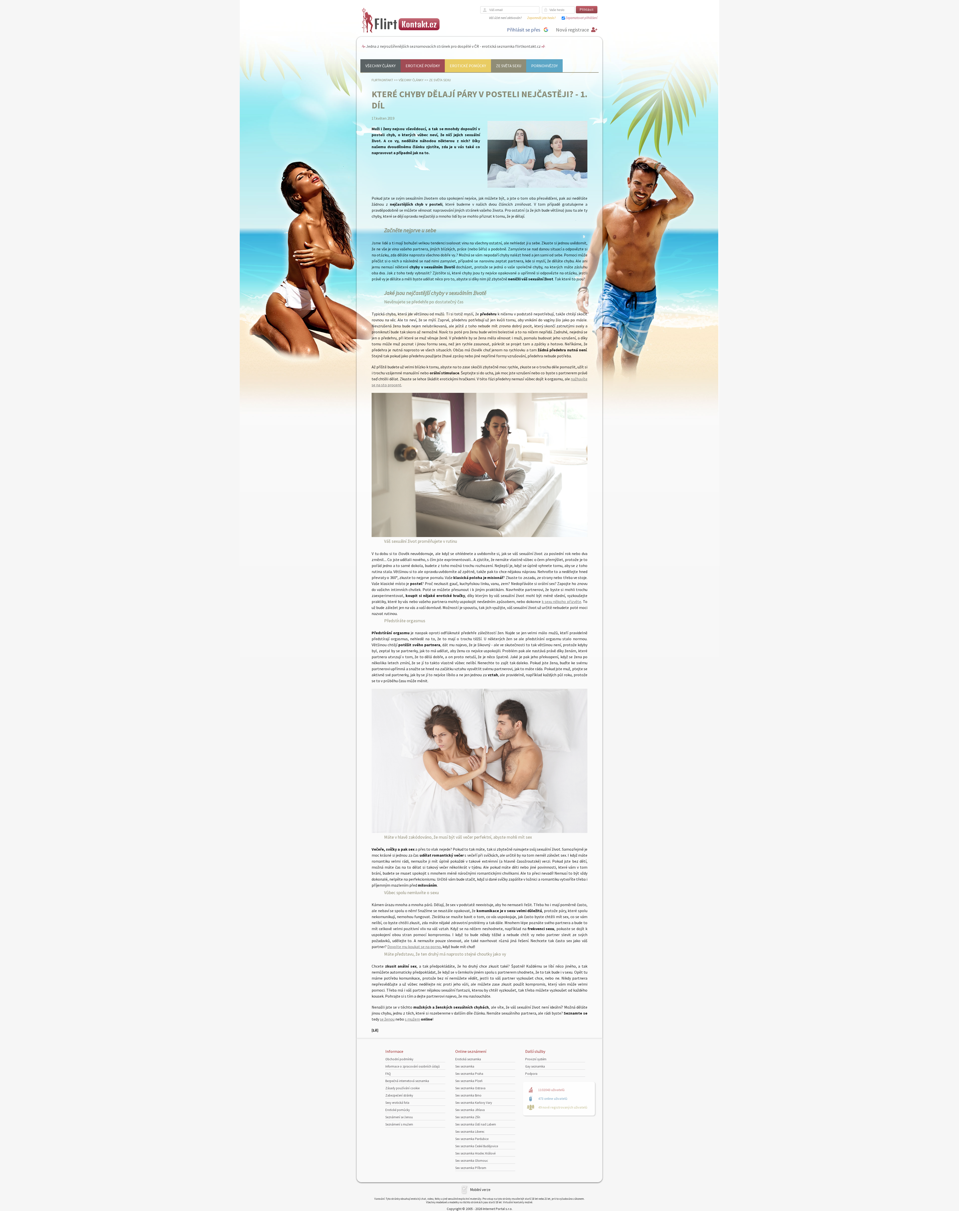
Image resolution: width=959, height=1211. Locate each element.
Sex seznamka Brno (468, 1095)
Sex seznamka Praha (469, 1074)
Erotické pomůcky (468, 65)
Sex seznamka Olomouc (471, 1161)
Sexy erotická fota (397, 1103)
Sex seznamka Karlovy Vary (473, 1103)
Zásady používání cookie (402, 1088)
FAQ (388, 1074)
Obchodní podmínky (399, 1059)
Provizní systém (535, 1059)
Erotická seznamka (468, 1059)
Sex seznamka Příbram (470, 1168)
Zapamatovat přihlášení (581, 18)
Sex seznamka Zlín (467, 1117)
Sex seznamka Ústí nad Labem (475, 1124)
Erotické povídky (423, 65)
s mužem (412, 1019)
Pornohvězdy (544, 65)
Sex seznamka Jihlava (470, 1110)
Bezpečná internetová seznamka (407, 1081)
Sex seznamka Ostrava (470, 1088)
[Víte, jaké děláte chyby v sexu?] (479, 535)
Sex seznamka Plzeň (468, 1081)
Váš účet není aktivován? (505, 18)
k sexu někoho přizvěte (561, 601)
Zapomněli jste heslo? (541, 18)
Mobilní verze (480, 1189)
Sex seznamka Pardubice (471, 1139)
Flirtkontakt (382, 80)
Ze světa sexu (508, 65)
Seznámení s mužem (399, 1124)
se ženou (387, 1019)
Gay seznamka (535, 1066)
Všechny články (380, 65)
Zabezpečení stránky (399, 1095)
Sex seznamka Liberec (469, 1132)
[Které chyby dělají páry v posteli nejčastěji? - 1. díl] (537, 186)
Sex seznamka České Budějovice (476, 1146)
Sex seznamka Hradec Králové (475, 1153)
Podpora (531, 1074)
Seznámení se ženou (399, 1117)
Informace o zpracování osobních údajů (412, 1066)
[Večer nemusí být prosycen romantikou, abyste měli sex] (479, 831)
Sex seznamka (464, 1066)
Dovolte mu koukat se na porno (414, 946)
